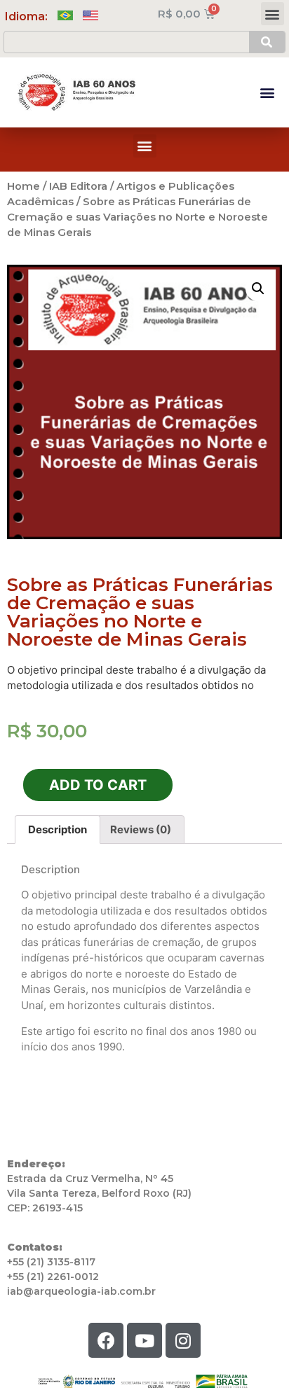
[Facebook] (105, 1340)
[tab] (57, 829)
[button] (272, 13)
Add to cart (98, 785)
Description (57, 829)
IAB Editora (78, 186)
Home (23, 186)
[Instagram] (183, 1340)
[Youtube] (144, 1340)
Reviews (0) (140, 829)
